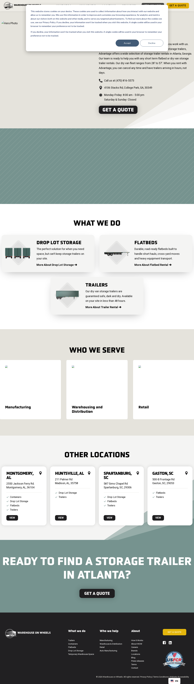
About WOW (136, 644)
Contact (134, 668)
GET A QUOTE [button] (174, 632)
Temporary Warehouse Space (81, 654)
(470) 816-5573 (125, 80)
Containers (73, 644)
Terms (134, 664)
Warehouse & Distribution (111, 644)
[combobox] (174, 681)
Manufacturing (106, 640)
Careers (134, 647)
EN (176, 680)
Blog (133, 657)
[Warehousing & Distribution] (94, 389)
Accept (127, 43)
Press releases (137, 661)
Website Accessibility (179, 677)
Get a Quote (118, 110)
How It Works (137, 640)
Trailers (71, 640)
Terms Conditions (161, 677)
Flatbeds (72, 647)
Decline (151, 43)
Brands (134, 651)
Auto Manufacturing (108, 651)
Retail (102, 647)
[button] (164, 643)
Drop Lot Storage (75, 651)
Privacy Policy (49, 22)
